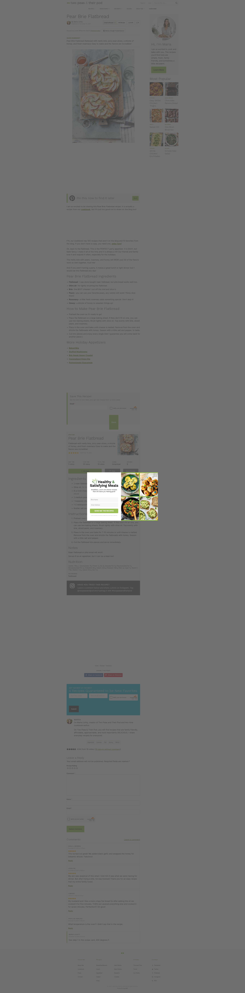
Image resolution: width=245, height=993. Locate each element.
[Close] (155, 475)
